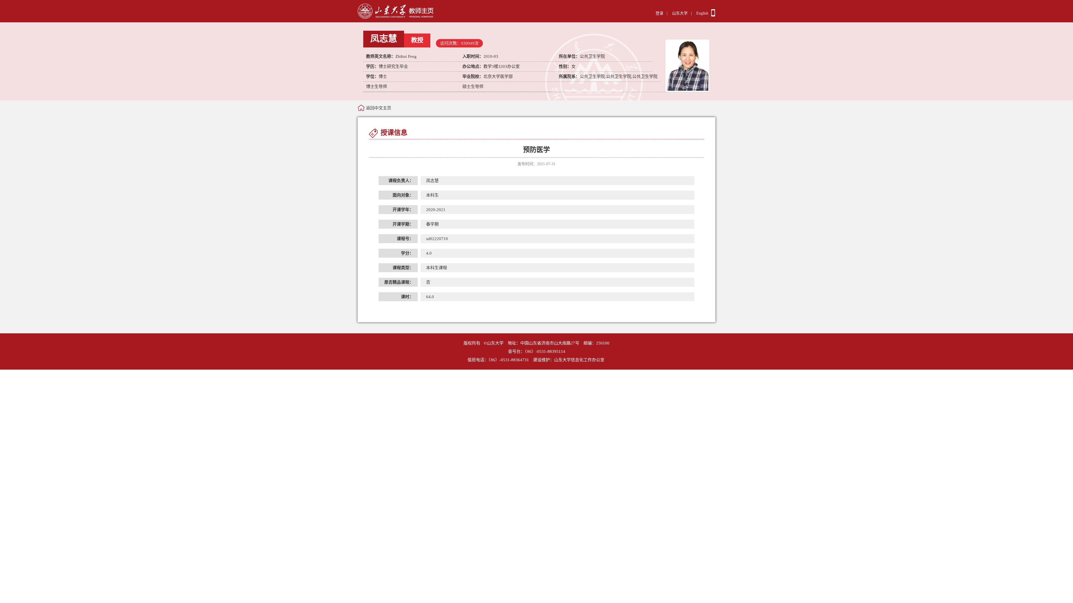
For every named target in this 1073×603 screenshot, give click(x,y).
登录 (659, 13)
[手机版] (713, 15)
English (702, 13)
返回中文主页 (378, 108)
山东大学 (680, 13)
